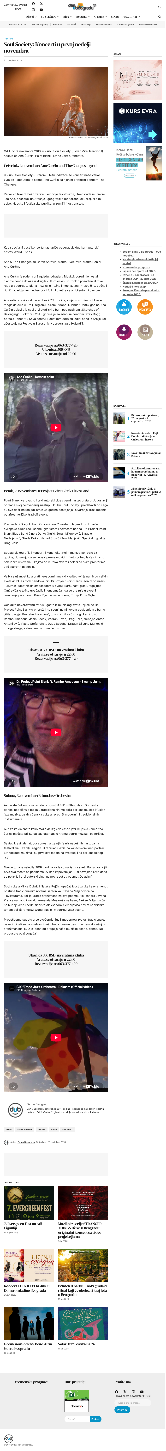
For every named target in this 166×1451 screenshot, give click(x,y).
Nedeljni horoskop (134, 286)
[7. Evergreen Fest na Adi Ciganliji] (29, 1203)
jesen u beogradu (24, 1129)
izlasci (9, 1129)
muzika (54, 1129)
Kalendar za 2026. (17, 24)
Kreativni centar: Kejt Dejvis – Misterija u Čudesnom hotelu (144, 436)
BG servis (57, 24)
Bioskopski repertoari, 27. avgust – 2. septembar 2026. (145, 418)
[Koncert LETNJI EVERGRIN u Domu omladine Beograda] (29, 1265)
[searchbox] (77, 1419)
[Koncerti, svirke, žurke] (124, 332)
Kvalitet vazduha (104, 24)
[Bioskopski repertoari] (124, 306)
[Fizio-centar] (137, 163)
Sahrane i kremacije (148, 24)
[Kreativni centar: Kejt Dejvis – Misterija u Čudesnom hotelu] (119, 436)
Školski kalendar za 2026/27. (141, 282)
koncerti (41, 1129)
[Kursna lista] (137, 79)
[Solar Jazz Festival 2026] (83, 1323)
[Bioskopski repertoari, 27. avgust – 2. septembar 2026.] (119, 418)
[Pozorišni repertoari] (145, 306)
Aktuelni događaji (40, 24)
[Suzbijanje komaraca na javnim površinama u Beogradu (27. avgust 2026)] (119, 472)
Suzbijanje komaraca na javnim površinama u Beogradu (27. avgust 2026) (145, 473)
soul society (67, 1129)
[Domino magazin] (77, 1406)
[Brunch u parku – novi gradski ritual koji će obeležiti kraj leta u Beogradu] (83, 1265)
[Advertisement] (67, 225)
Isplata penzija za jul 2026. (139, 271)
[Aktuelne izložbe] (145, 332)
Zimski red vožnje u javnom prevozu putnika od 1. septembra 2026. (146, 492)
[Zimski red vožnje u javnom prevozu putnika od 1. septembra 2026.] (119, 492)
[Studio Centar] (77, 1395)
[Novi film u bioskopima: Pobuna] (119, 454)
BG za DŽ (71, 24)
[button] (159, 7)
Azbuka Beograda (125, 24)
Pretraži (95, 1419)
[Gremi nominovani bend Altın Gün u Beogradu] (29, 1323)
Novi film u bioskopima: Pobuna (146, 454)
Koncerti (9, 39)
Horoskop (86, 24)
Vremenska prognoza (136, 267)
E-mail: (147, 1396)
